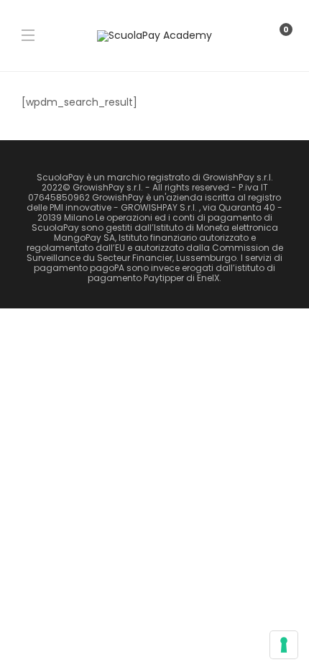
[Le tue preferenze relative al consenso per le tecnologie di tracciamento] (284, 644)
